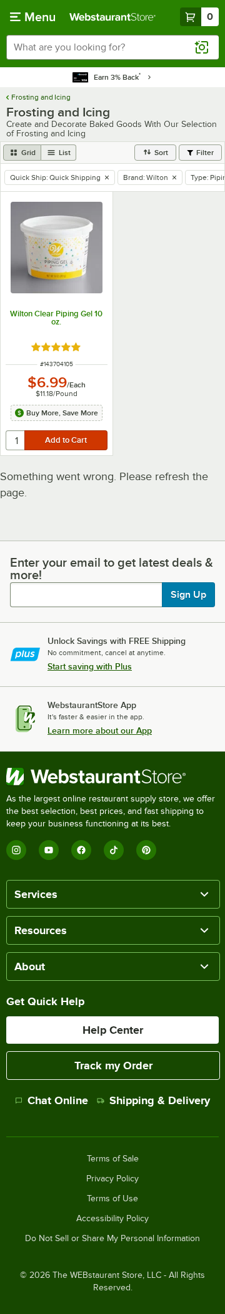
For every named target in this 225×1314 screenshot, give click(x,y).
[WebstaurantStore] (112, 777)
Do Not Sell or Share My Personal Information (112, 1238)
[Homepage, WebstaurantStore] (112, 17)
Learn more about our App (100, 730)
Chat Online (58, 1100)
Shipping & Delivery (159, 1100)
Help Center (112, 1030)
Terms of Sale (113, 1159)
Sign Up (188, 594)
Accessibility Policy (112, 1218)
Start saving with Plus (90, 666)
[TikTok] (114, 850)
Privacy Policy (112, 1179)
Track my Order (113, 1065)
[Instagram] (16, 850)
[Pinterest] (146, 850)
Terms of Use (112, 1198)
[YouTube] (49, 850)
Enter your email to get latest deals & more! (111, 568)
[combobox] (112, 47)
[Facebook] (81, 850)
